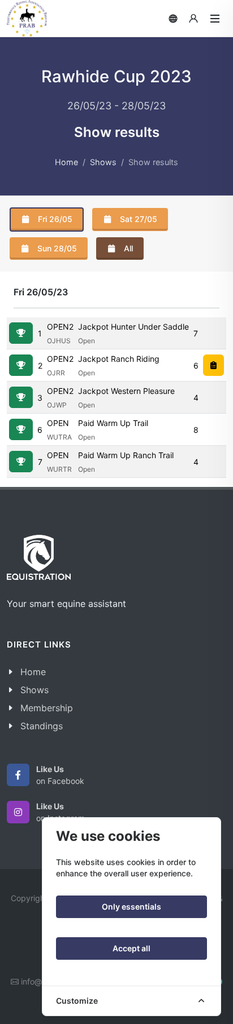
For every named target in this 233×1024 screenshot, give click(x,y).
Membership (46, 707)
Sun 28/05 (56, 248)
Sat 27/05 (137, 219)
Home (66, 162)
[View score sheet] (213, 365)
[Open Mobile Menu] (214, 18)
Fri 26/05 (54, 219)
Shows (103, 162)
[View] (21, 333)
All (127, 248)
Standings (41, 726)
